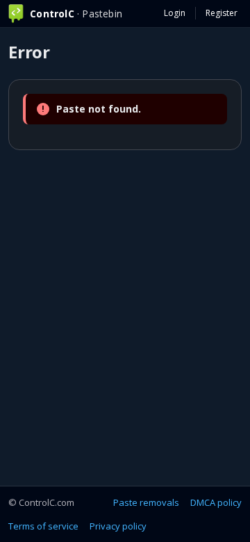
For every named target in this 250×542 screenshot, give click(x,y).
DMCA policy (216, 502)
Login (174, 13)
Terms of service (43, 526)
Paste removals (146, 502)
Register (222, 13)
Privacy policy (118, 526)
